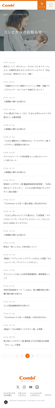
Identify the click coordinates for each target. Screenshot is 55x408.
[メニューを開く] (50, 5)
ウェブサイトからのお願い (9, 394)
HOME (6, 14)
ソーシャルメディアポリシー (36, 394)
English (48, 395)
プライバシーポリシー (22, 394)
